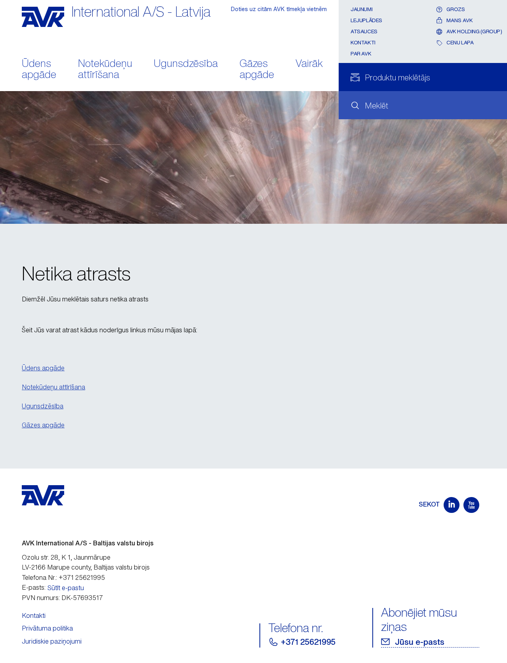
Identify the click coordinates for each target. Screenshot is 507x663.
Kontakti (363, 42)
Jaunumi (361, 9)
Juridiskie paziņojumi (52, 641)
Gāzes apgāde (257, 69)
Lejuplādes (366, 20)
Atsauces (364, 31)
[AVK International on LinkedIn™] (451, 505)
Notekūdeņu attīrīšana (105, 69)
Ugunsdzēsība (186, 63)
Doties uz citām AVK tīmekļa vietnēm (279, 9)
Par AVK (361, 53)
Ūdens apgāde (39, 69)
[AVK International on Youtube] (471, 505)
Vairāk (309, 63)
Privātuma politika (47, 628)
